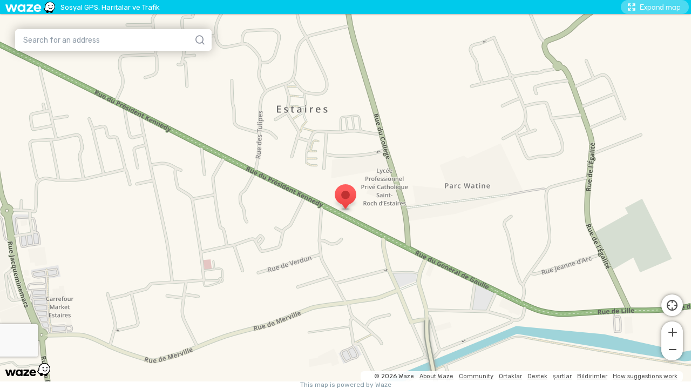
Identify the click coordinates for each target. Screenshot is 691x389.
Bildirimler (592, 376)
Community (476, 376)
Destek (537, 376)
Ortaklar (510, 376)
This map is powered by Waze (345, 384)
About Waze (436, 376)
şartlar (562, 376)
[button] (672, 331)
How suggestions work (645, 376)
